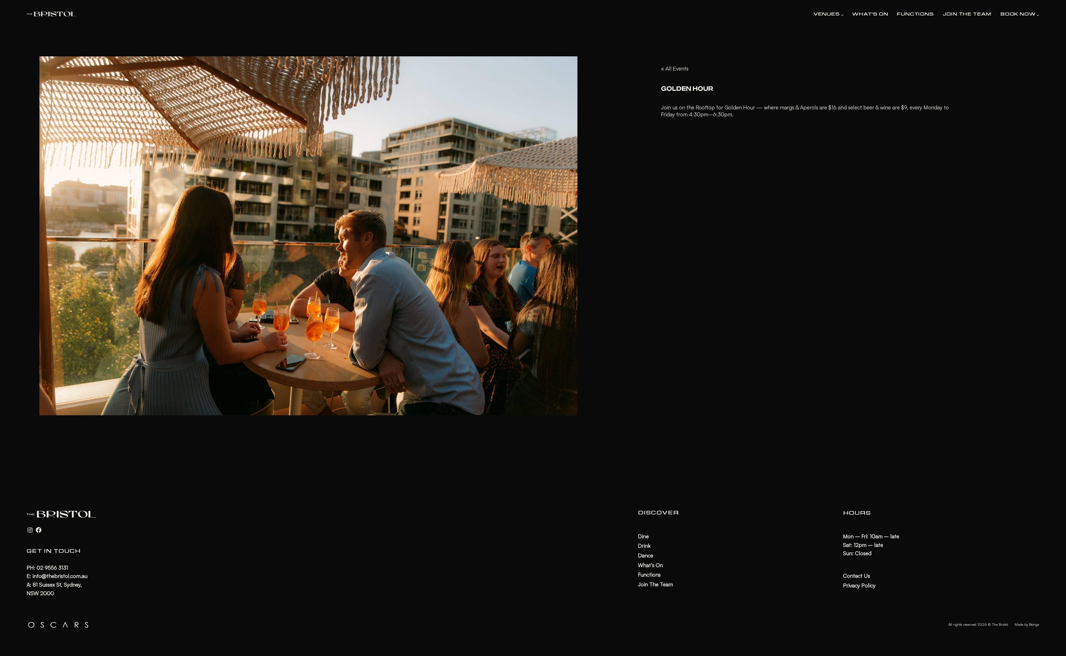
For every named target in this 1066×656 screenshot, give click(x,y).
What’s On (650, 565)
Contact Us (856, 575)
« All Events (674, 68)
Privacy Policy (859, 585)
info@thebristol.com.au (59, 576)
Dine (643, 536)
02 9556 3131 (52, 567)
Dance (645, 555)
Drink (644, 545)
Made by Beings (1027, 624)
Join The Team (655, 584)
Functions (649, 574)
